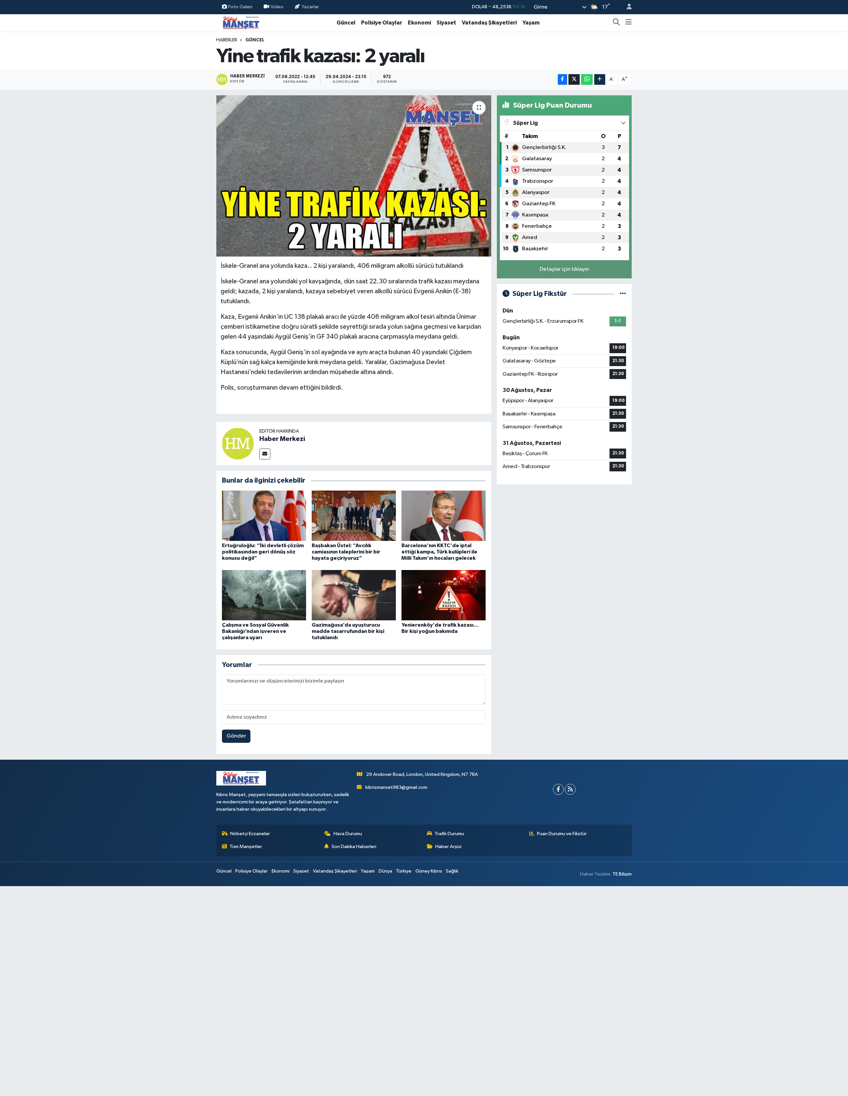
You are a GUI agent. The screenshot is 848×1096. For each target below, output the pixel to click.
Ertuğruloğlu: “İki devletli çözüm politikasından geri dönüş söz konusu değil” (263, 552)
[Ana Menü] (628, 23)
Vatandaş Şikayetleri (489, 22)
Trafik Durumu (449, 833)
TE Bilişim (622, 874)
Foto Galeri (240, 6)
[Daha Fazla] (599, 79)
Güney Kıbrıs (428, 871)
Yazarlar (310, 6)
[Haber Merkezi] (238, 443)
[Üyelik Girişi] (626, 7)
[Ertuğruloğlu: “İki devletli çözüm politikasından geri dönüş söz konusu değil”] (264, 515)
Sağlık (452, 871)
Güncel (346, 22)
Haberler (226, 40)
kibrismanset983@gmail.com (396, 787)
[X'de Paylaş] (574, 79)
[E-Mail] (264, 454)
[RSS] (570, 789)
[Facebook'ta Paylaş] (562, 79)
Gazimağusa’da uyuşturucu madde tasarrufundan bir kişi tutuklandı (348, 631)
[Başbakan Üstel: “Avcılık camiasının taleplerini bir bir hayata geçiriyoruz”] (354, 515)
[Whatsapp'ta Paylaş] (587, 79)
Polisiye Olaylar (381, 22)
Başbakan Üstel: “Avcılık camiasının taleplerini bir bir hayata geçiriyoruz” (346, 552)
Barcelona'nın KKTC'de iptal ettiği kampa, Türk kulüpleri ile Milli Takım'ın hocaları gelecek (439, 552)
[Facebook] (558, 789)
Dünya (385, 871)
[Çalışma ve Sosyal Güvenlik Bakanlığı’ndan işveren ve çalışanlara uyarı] (264, 595)
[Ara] (616, 23)
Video (277, 6)
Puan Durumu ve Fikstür (562, 833)
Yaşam (531, 22)
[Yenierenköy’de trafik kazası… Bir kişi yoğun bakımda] (443, 595)
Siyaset (446, 22)
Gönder (236, 736)
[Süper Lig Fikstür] (623, 294)
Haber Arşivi (448, 846)
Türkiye (403, 871)
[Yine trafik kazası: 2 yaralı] (354, 176)
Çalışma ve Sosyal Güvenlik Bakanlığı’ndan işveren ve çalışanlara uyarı (255, 631)
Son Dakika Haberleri (354, 846)
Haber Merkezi (282, 439)
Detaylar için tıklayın (564, 269)
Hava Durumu (348, 833)
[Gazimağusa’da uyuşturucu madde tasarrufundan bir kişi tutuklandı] (354, 595)
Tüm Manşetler (246, 846)
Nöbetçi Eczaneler (250, 833)
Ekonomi (419, 22)
